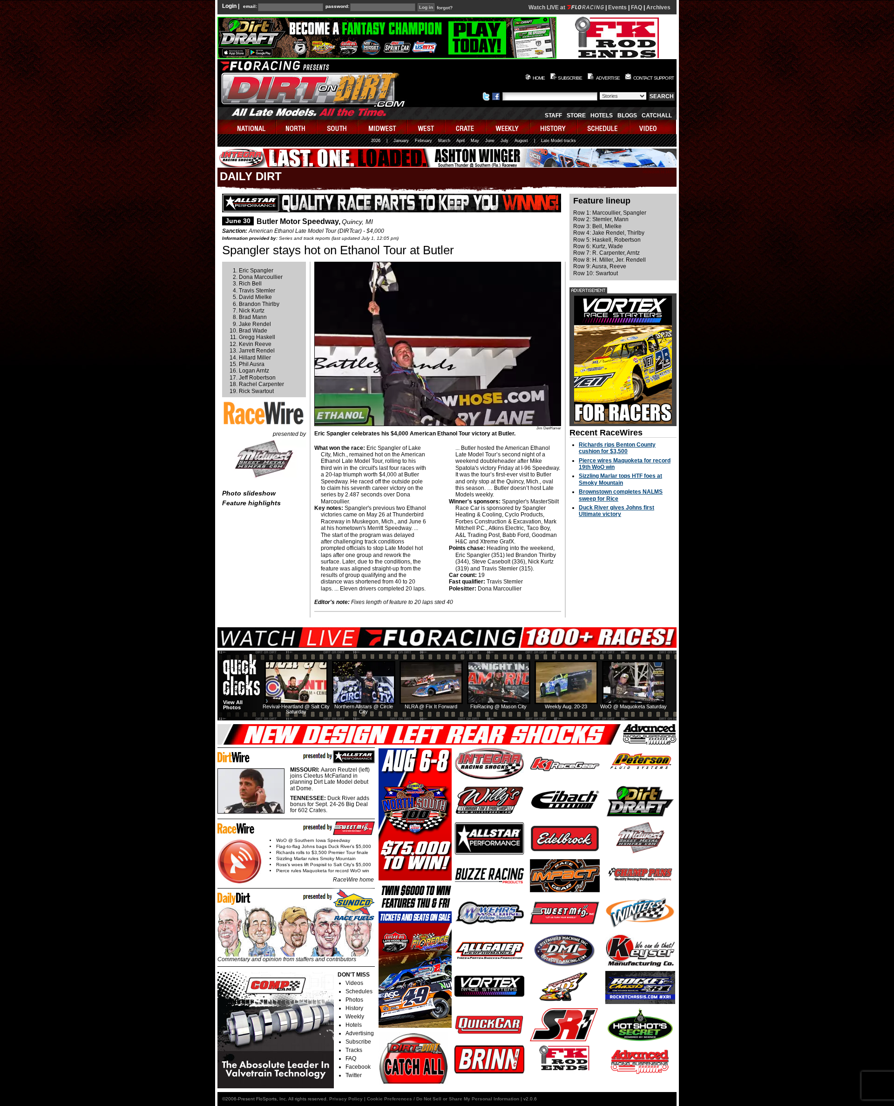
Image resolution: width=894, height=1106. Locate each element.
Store (576, 115)
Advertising (359, 1033)
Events (617, 7)
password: (337, 6)
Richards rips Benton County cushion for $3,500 (617, 448)
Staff (553, 115)
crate (465, 127)
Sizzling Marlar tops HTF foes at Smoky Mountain (620, 479)
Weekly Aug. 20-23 (566, 706)
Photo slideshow (249, 493)
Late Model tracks (558, 140)
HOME (539, 78)
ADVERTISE (608, 78)
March (444, 140)
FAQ (636, 7)
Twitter (353, 1075)
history (554, 127)
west (426, 127)
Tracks (353, 1050)
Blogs (627, 115)
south (337, 127)
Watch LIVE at (547, 7)
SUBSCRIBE (570, 78)
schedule (603, 127)
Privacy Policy (346, 1098)
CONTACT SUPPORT (653, 78)
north (297, 127)
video (653, 127)
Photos (354, 1000)
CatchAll (657, 115)
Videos (354, 983)
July (504, 140)
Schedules (358, 991)
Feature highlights (251, 503)
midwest (382, 127)
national (247, 127)
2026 (375, 140)
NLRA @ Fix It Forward (431, 706)
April (460, 140)
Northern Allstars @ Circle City (363, 709)
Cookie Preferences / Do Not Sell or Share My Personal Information (443, 1098)
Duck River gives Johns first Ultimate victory (616, 510)
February (423, 140)
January (401, 140)
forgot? (445, 8)
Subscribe (358, 1041)
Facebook (358, 1067)
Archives (658, 7)
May (475, 140)
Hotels (601, 115)
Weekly (354, 1016)
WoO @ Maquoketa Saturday (633, 706)
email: (250, 6)
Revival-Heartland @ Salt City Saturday (296, 709)
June (489, 140)
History (354, 1008)
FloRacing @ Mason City (498, 706)
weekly (508, 127)
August (521, 140)
